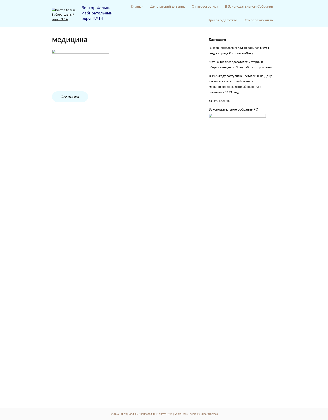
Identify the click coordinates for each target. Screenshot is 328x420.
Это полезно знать (258, 20)
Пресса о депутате (222, 20)
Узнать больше (219, 100)
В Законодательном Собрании (249, 6)
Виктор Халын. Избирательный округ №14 (97, 13)
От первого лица (205, 6)
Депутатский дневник (167, 6)
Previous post (70, 96)
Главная (137, 6)
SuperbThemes (209, 414)
